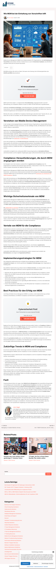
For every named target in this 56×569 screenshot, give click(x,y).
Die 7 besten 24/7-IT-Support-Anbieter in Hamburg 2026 (18, 487)
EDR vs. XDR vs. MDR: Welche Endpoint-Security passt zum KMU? (20, 492)
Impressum (46, 566)
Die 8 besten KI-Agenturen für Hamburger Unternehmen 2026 (20, 485)
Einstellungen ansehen (47, 563)
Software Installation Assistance (12, 545)
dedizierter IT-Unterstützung (21, 138)
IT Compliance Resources (11, 529)
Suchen (6, 471)
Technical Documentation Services (13, 549)
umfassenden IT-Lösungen (11, 207)
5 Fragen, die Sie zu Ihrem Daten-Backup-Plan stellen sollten (39, 457)
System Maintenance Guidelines (12, 547)
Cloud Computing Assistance (12, 507)
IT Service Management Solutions (13, 531)
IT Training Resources (10, 533)
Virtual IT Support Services (11, 556)
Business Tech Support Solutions (12, 504)
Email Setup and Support (10, 516)
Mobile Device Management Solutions (14, 536)
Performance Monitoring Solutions (13, 540)
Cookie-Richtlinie (30, 566)
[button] (53, 552)
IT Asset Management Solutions (12, 527)
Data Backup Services (10, 511)
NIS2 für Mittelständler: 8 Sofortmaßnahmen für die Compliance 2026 (21, 494)
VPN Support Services (10, 558)
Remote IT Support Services (11, 542)
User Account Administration (11, 554)
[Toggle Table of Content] (10, 68)
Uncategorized (8, 551)
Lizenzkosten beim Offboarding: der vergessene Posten (18, 489)
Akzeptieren (26, 563)
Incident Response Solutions (11, 524)
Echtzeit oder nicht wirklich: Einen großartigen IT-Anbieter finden (14, 457)
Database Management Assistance (13, 513)
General (13, 460)
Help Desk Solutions (9, 522)
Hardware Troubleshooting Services (13, 520)
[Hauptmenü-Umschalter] (52, 3)
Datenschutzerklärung (38, 566)
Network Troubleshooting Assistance (13, 538)
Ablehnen (35, 563)
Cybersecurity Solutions (10, 509)
